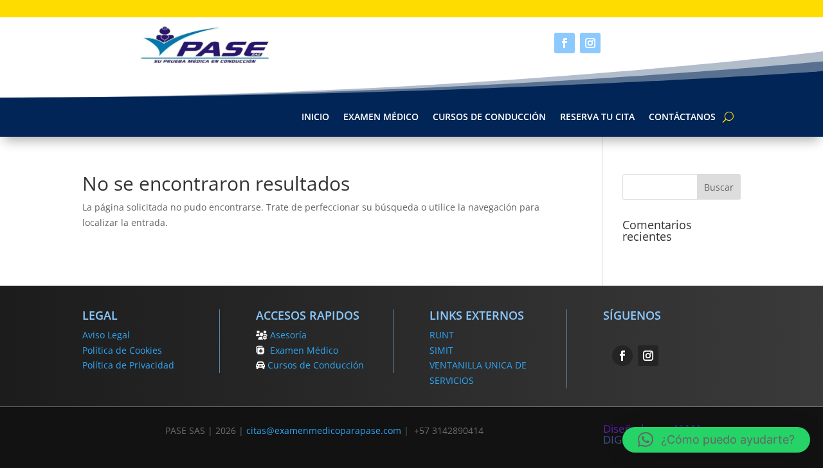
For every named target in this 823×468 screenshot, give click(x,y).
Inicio (315, 117)
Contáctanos (682, 117)
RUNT (442, 335)
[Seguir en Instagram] (590, 43)
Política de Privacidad (128, 365)
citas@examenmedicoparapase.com (323, 430)
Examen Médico (381, 117)
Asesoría (288, 335)
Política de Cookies (122, 350)
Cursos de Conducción (489, 117)
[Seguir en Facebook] (564, 43)
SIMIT (441, 350)
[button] (716, 440)
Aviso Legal (106, 335)
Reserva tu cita (597, 117)
